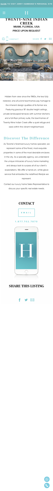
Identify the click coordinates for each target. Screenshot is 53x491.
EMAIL (26, 213)
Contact (7, 184)
